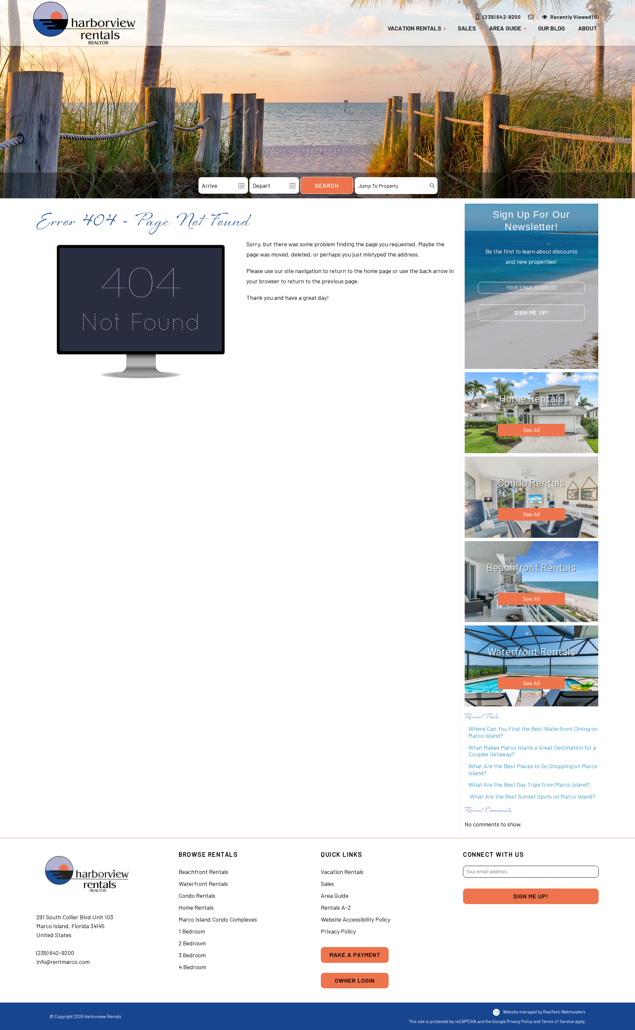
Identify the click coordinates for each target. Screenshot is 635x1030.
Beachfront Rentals (203, 871)
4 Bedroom (192, 967)
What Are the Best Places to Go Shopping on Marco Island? (532, 769)
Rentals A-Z (336, 907)
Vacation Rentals (414, 28)
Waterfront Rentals (203, 883)
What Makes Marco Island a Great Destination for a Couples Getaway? (532, 751)
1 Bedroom (192, 931)
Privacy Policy (338, 931)
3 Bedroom (192, 955)
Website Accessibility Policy (355, 919)
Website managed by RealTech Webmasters (544, 1011)
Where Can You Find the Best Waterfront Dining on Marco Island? (533, 732)
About (587, 28)
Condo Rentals (197, 895)
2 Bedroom (192, 943)
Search (327, 185)
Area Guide (505, 28)
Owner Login (355, 980)
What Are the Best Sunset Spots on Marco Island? (532, 796)
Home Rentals (196, 907)
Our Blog (551, 28)
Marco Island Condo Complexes (218, 919)
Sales (467, 28)
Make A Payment (354, 954)
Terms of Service (557, 1021)
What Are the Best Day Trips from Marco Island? (529, 784)
